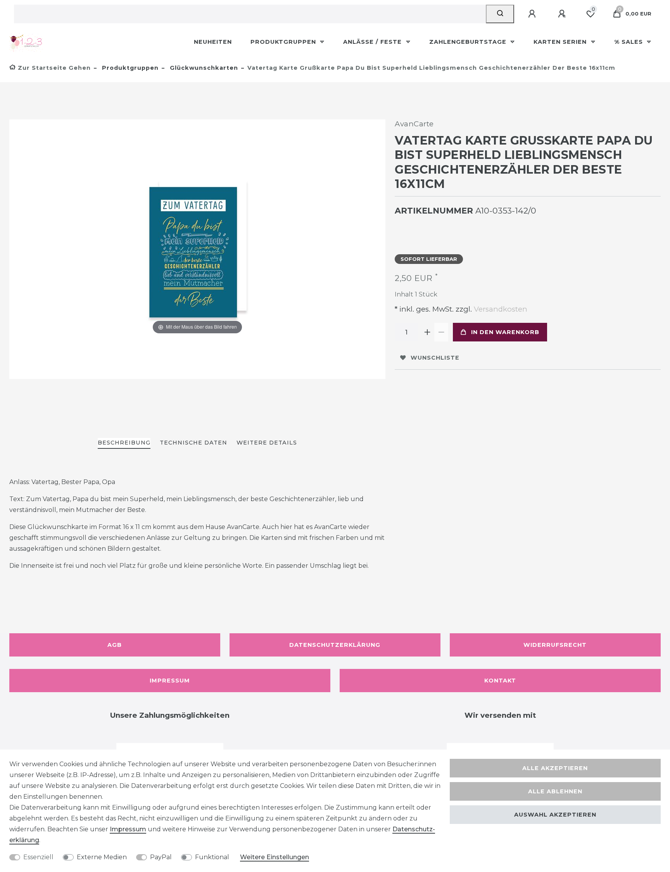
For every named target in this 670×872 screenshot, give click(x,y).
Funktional (212, 857)
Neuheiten (213, 41)
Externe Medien (102, 857)
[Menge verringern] (441, 332)
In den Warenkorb (505, 332)
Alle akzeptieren (555, 768)
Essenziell (38, 857)
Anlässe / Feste (373, 41)
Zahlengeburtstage (468, 41)
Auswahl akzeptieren (555, 814)
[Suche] (500, 14)
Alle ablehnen (555, 791)
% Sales (629, 41)
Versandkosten (499, 309)
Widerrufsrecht (555, 644)
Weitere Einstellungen (274, 857)
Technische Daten (193, 442)
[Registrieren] (563, 14)
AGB (114, 644)
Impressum (170, 680)
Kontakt (500, 680)
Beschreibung (124, 442)
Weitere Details (267, 442)
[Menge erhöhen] (427, 332)
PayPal (161, 857)
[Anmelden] (533, 14)
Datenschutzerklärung (334, 644)
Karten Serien (561, 41)
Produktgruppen (284, 41)
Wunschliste (435, 357)
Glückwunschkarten (203, 67)
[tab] (124, 443)
